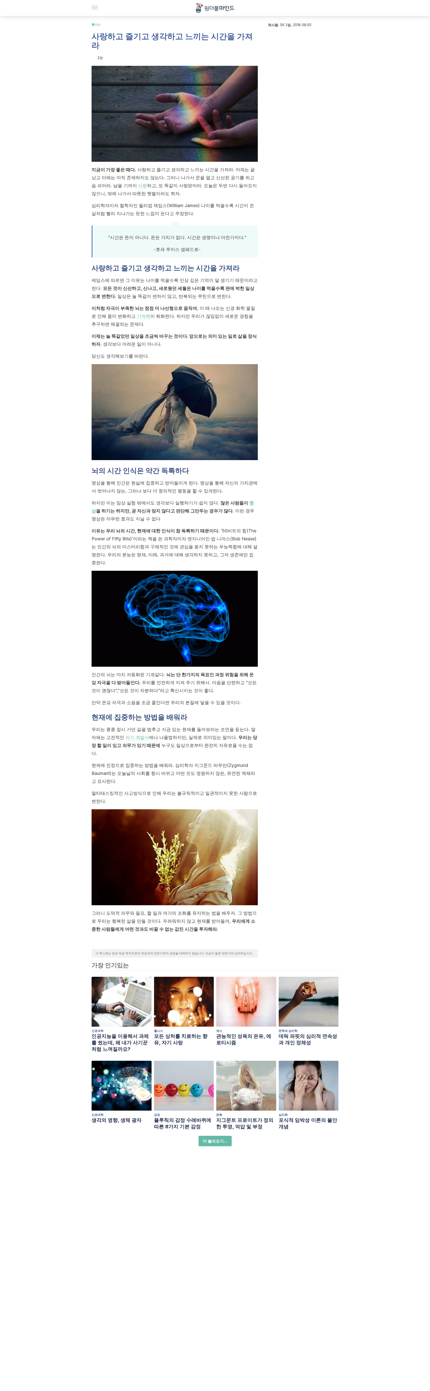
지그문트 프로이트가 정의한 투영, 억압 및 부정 (244, 1123)
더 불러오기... (215, 1141)
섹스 (219, 1031)
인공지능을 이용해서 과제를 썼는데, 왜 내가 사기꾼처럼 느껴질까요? (120, 1042)
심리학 (283, 1115)
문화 (219, 1115)
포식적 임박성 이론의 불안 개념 (308, 1123)
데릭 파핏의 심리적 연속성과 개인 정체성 (308, 1039)
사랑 (142, 185)
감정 (157, 1115)
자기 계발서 (137, 737)
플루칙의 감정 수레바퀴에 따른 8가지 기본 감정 (182, 1123)
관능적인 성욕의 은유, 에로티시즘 (243, 1039)
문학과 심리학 (288, 1031)
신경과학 (98, 1031)
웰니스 (96, 24)
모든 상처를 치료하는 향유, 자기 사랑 (181, 1039)
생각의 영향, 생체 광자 (117, 1120)
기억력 (143, 316)
